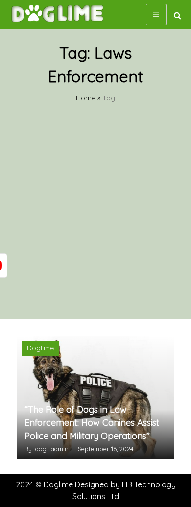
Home (86, 97)
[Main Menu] (156, 14)
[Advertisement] (95, 218)
